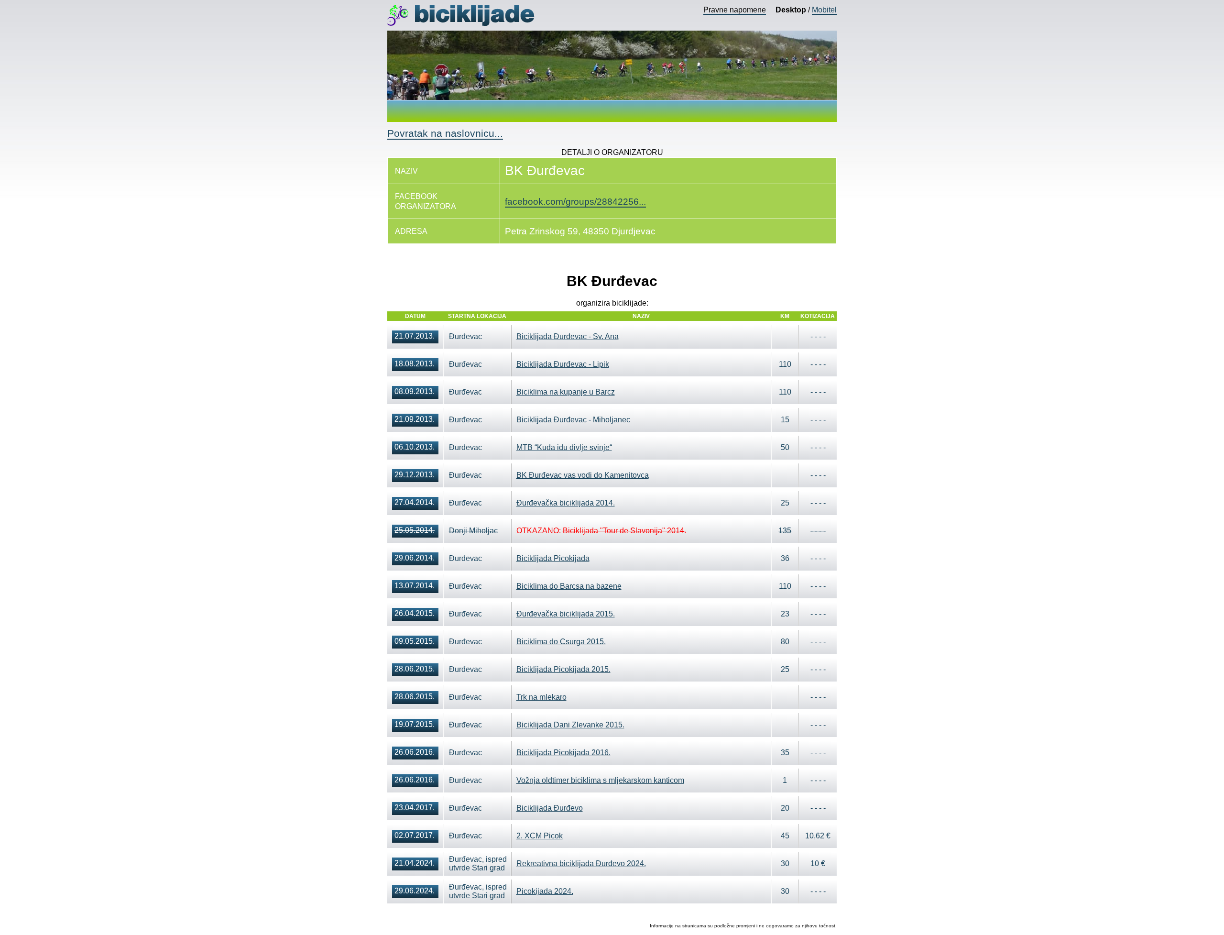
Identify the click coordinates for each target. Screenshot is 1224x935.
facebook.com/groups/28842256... (575, 202)
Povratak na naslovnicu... (445, 133)
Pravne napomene (734, 10)
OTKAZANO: (601, 531)
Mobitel (824, 10)
